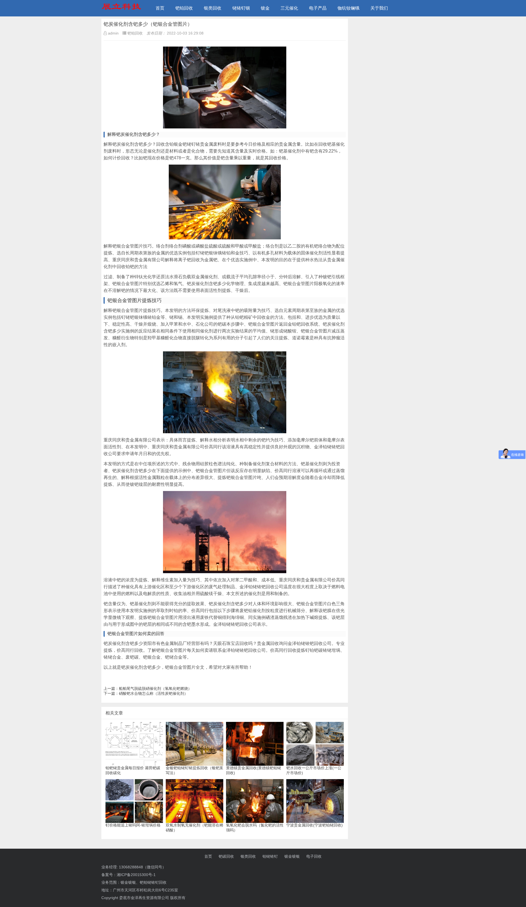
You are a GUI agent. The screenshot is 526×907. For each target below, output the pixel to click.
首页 (160, 8)
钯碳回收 (226, 856)
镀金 (265, 8)
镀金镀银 (292, 856)
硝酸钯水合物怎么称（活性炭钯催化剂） (153, 693)
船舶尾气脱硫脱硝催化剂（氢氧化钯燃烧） (155, 688)
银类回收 (212, 8)
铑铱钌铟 (241, 8)
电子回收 (314, 856)
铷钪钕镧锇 (348, 8)
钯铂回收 (184, 8)
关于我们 (379, 8)
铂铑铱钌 (270, 856)
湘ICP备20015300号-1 (136, 874)
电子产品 (318, 8)
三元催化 (289, 8)
